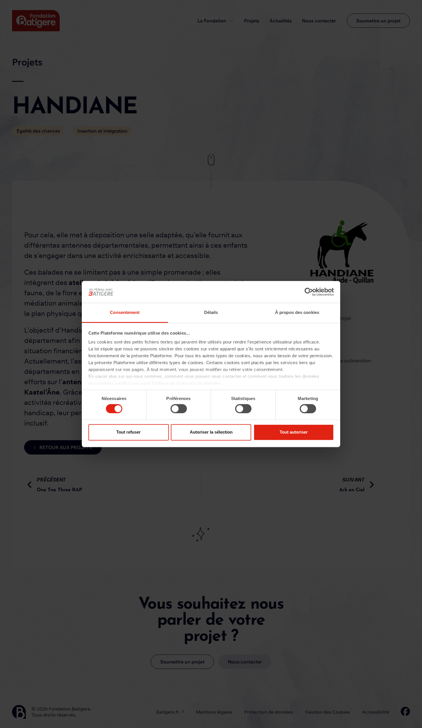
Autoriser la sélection (211, 432)
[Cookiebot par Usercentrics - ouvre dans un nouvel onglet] (309, 292)
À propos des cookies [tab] (297, 312)
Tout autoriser (294, 432)
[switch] (179, 408)
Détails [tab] (211, 312)
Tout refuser (128, 432)
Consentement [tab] (125, 312)
